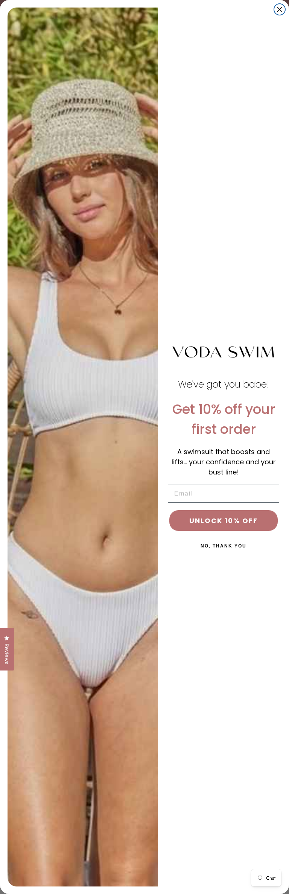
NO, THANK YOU (223, 546)
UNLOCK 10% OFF (223, 520)
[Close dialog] (279, 9)
